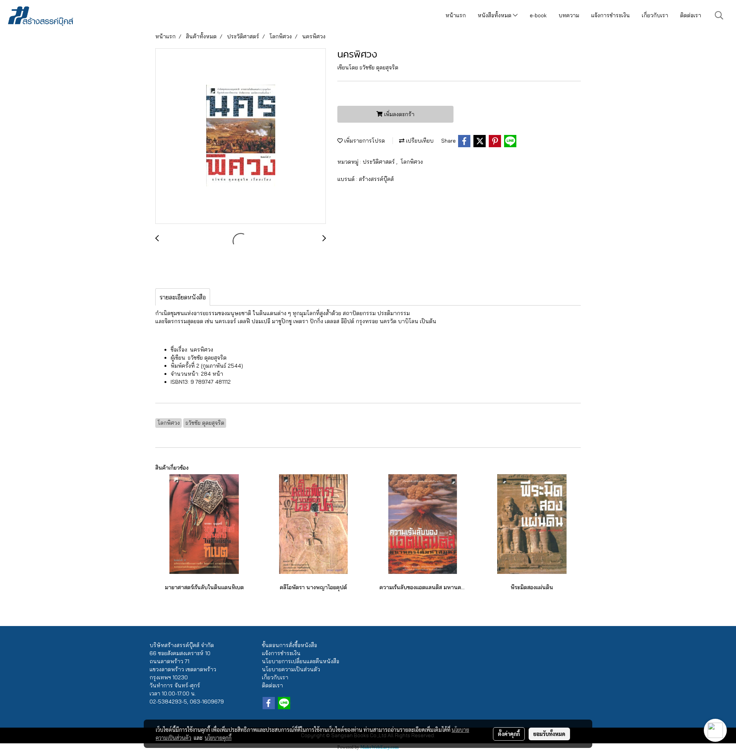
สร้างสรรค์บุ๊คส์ (376, 179)
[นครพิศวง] (240, 136)
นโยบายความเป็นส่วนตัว (291, 669)
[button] (719, 15)
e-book (538, 15)
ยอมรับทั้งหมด (549, 733)
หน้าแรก (455, 15)
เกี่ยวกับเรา (655, 15)
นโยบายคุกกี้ (218, 737)
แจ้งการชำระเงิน (610, 15)
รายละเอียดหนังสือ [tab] (182, 297)
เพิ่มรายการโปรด (364, 140)
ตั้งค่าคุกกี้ (509, 733)
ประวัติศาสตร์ (379, 161)
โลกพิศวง (412, 161)
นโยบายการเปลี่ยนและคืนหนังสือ (300, 661)
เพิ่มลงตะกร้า (398, 114)
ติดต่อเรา (690, 15)
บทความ (569, 15)
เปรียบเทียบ (419, 140)
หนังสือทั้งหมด (495, 15)
